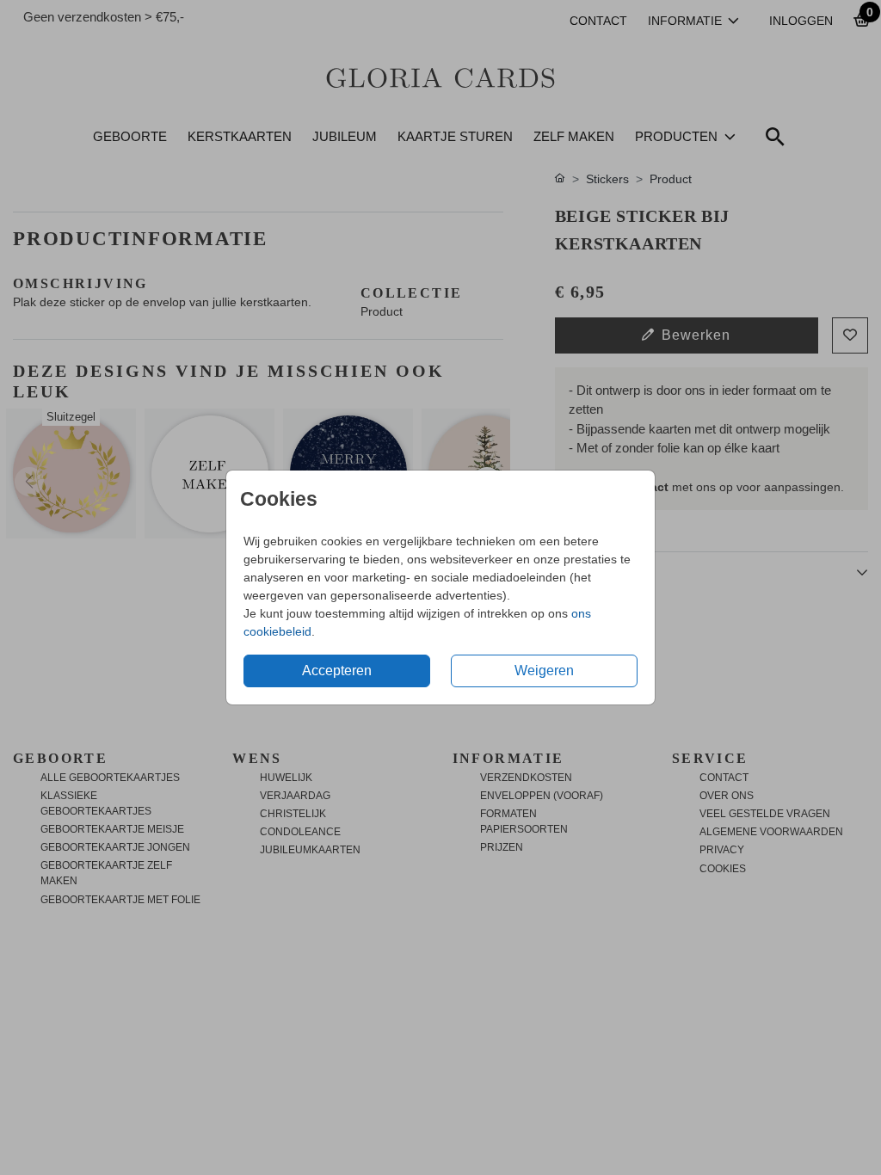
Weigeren (544, 670)
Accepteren (337, 670)
